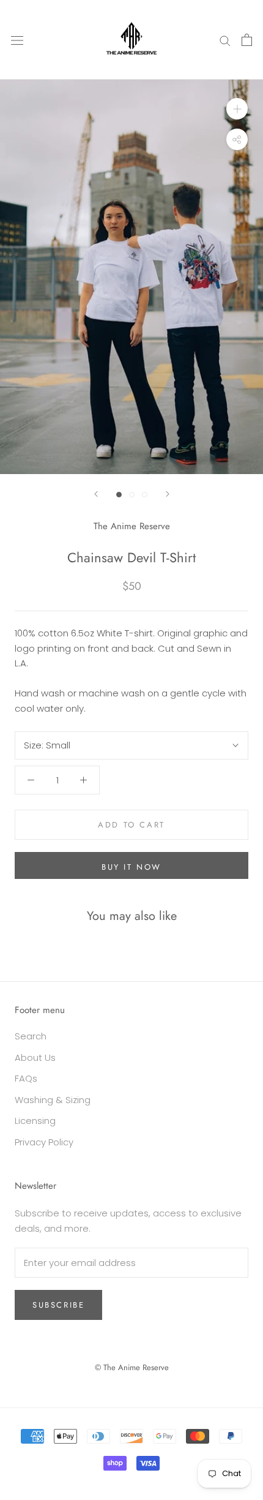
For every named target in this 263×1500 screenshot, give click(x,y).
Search (30, 1036)
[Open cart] (247, 40)
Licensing (35, 1120)
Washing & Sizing (53, 1099)
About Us (35, 1057)
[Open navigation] (17, 40)
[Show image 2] (132, 494)
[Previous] (96, 494)
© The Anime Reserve (132, 1367)
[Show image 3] (144, 494)
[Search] (225, 39)
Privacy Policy (44, 1142)
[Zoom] (237, 108)
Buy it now (131, 867)
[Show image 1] (119, 494)
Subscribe (58, 1305)
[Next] (167, 494)
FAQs (26, 1078)
